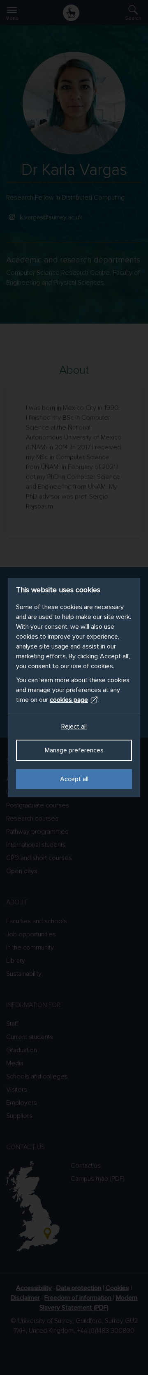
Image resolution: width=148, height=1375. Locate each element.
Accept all (74, 779)
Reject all (74, 726)
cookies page (69, 700)
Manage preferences (74, 750)
